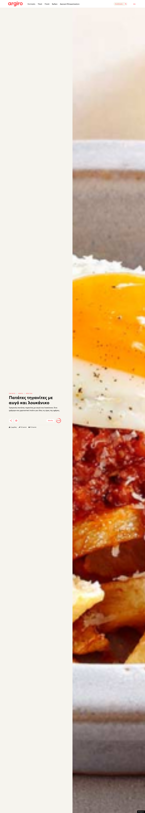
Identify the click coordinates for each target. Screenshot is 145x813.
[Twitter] (22, 421)
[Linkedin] (27, 421)
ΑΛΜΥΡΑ (20, 393)
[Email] (38, 421)
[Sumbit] (125, 4)
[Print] (16, 421)
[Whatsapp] (33, 421)
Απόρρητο (141, 812)
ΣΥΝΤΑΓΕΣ (12, 393)
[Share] (11, 421)
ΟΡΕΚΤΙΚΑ (29, 393)
